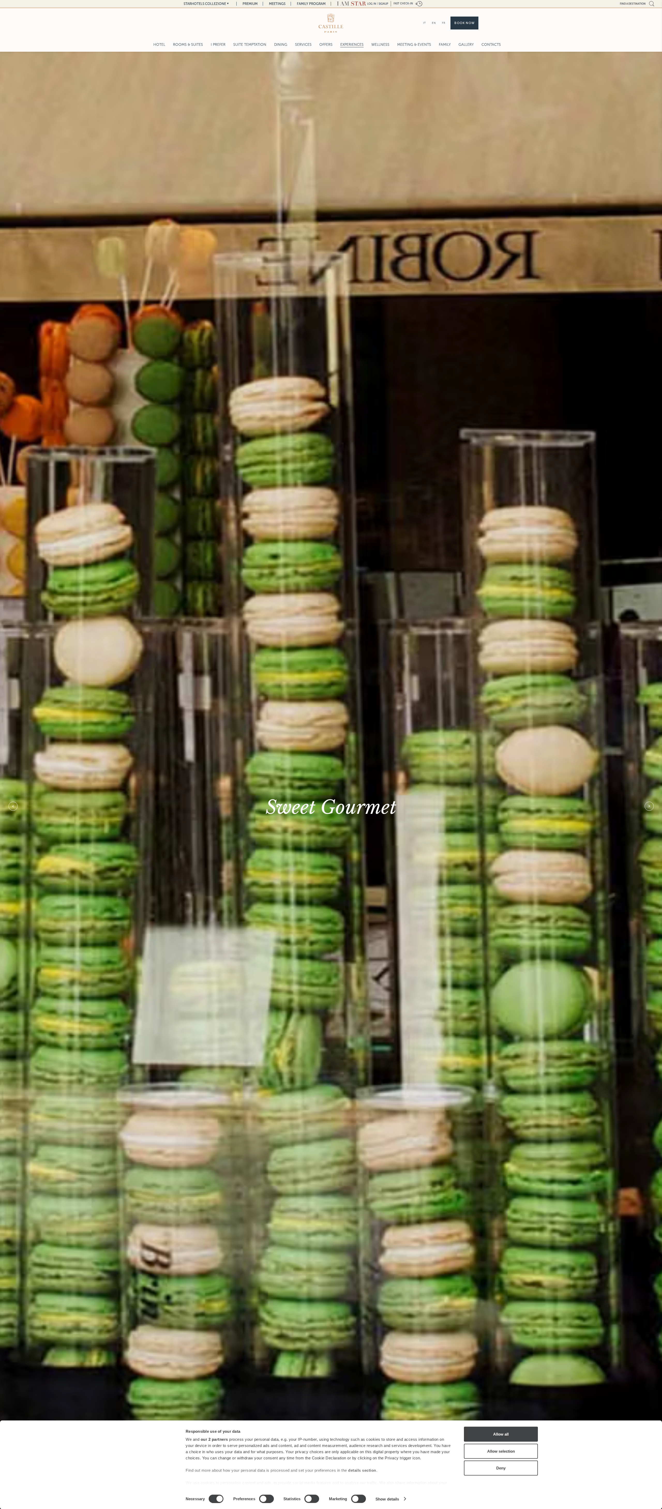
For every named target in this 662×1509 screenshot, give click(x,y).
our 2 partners (214, 1439)
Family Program (311, 4)
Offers (326, 45)
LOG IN (371, 3)
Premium (250, 4)
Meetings (277, 4)
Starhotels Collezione (205, 4)
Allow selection (501, 1451)
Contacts (491, 45)
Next (649, 806)
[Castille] (331, 23)
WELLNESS (380, 45)
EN (434, 22)
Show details (387, 1499)
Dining (280, 45)
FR (443, 22)
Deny (501, 1468)
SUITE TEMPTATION (249, 45)
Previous (13, 806)
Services (303, 45)
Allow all (501, 1434)
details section (362, 1470)
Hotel (159, 45)
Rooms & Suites (188, 45)
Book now (464, 23)
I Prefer (218, 45)
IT (424, 22)
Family (445, 45)
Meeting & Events (414, 45)
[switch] (266, 1499)
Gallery (466, 45)
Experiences (352, 45)
